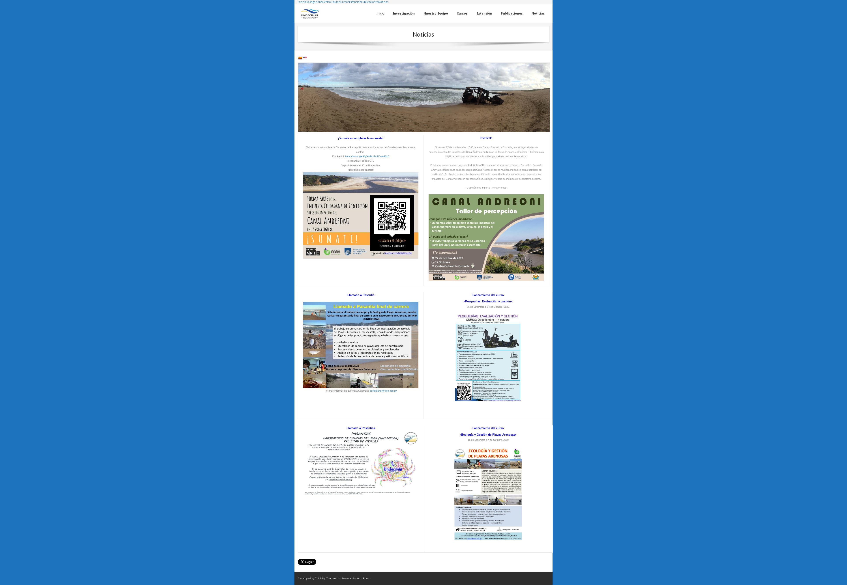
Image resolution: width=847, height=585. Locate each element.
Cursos (344, 2)
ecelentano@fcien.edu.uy (383, 390)
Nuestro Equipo (330, 2)
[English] (305, 58)
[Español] (300, 58)
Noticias (383, 2)
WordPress (363, 578)
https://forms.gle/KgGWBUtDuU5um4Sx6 (367, 156)
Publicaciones (369, 2)
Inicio (301, 2)
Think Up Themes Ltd (327, 578)
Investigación (312, 2)
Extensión (355, 2)
